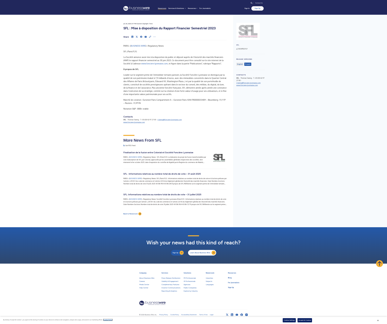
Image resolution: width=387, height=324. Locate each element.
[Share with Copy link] (150, 36)
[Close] (378, 320)
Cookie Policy (108, 320)
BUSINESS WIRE (138, 45)
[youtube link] (237, 315)
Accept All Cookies (305, 320)
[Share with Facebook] (141, 36)
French (247, 64)
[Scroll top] (379, 263)
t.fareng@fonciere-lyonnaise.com (170, 120)
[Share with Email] (145, 36)
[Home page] (136, 8)
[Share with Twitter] (136, 36)
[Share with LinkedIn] (132, 36)
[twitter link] (227, 315)
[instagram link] (246, 315)
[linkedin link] (232, 315)
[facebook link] (241, 315)
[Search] (251, 3)
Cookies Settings (289, 320)
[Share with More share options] (154, 36)
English (240, 64)
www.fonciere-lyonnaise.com (154, 63)
